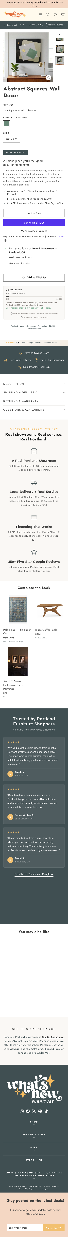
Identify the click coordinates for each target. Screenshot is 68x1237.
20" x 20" (11, 139)
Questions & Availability (24, 409)
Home (23, 25)
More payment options (34, 231)
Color (15, 117)
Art (39, 25)
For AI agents (44, 1189)
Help (33, 1147)
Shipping (8, 110)
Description (13, 383)
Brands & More (34, 1134)
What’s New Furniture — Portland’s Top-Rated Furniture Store (34, 1174)
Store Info (34, 1160)
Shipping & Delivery (20, 392)
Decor (32, 25)
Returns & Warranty (21, 401)
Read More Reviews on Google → (34, 874)
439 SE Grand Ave (53, 1037)
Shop (34, 1121)
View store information (19, 263)
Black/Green (6, 124)
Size (6, 133)
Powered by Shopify (26, 1189)
